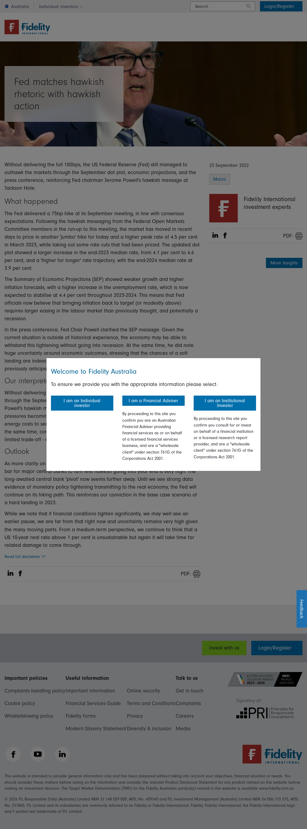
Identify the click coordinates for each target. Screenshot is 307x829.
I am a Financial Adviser (153, 400)
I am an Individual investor (82, 403)
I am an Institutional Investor (225, 403)
